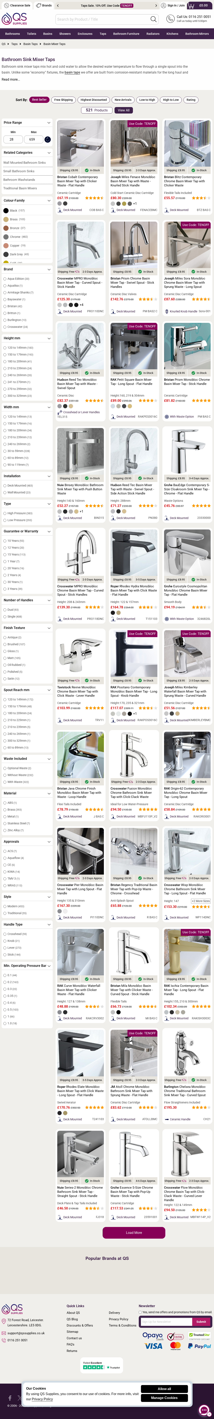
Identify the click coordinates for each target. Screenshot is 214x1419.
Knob (14, 940)
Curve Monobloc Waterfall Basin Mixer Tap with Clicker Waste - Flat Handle (78, 990)
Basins (47, 33)
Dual (13, 609)
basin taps (72, 72)
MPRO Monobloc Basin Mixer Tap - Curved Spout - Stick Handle (79, 283)
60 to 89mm (18, 457)
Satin (13, 678)
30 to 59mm (19, 451)
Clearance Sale (20, 5)
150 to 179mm (20, 354)
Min (13, 132)
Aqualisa (15, 285)
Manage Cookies (164, 1398)
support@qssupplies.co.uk (26, 1333)
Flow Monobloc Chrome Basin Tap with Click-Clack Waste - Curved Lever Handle (184, 1194)
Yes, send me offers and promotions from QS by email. (177, 1312)
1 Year (13, 561)
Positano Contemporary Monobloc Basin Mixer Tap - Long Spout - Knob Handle (134, 691)
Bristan (15, 306)
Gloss (13, 651)
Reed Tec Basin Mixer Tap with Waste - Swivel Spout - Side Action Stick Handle (132, 489)
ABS (12, 802)
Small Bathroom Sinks (18, 171)
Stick (14, 954)
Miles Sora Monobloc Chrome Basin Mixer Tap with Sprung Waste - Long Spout (184, 283)
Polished (15, 671)
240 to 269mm (20, 375)
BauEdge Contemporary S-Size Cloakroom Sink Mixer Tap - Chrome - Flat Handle (187, 489)
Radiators (152, 33)
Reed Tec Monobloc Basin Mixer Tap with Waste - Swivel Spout (77, 384)
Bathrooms (12, 33)
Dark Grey (19, 254)
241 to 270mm (19, 382)
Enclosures (85, 33)
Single (15, 616)
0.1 (12, 975)
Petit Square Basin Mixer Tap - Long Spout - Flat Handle (131, 382)
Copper (17, 245)
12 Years (16, 547)
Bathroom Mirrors (197, 33)
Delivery (114, 1313)
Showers (65, 33)
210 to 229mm (19, 720)
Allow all (164, 1389)
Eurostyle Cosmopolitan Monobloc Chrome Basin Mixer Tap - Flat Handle (185, 590)
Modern (16, 906)
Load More (134, 1233)
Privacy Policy (118, 1319)
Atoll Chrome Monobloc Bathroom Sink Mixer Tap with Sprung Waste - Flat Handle (131, 1091)
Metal (13, 816)
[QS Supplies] (14, 18)
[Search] (154, 19)
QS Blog (72, 1319)
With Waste (18, 782)
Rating (191, 99)
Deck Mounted (20, 485)
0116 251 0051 (18, 1340)
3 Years (15, 588)
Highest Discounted (94, 99)
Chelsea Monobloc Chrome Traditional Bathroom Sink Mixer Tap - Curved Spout (185, 1091)
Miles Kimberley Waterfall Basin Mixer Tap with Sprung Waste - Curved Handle (185, 691)
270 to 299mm (20, 389)
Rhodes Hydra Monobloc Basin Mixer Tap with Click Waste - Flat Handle (134, 590)
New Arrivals (123, 99)
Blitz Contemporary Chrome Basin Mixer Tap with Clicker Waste (184, 181)
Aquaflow (16, 858)
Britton (14, 313)
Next (156, 5)
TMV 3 (14, 878)
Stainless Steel (19, 823)
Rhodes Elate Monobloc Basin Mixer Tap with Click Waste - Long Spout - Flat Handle (80, 1091)
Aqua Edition (18, 278)
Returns (72, 1351)
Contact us (74, 1338)
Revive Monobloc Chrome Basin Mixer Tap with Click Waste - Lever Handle (77, 691)
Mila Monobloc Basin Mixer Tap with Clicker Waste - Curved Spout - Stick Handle (132, 990)
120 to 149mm (20, 347)
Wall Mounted (19, 492)
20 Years (16, 568)
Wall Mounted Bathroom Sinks (24, 163)
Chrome (19, 236)
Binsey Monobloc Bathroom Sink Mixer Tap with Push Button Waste (80, 489)
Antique (14, 637)
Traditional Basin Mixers (20, 188)
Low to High (147, 99)
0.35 (12, 995)
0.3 (12, 989)
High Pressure (20, 513)
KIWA (14, 871)
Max (34, 132)
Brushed (16, 644)
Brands (47, 5)
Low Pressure (20, 520)
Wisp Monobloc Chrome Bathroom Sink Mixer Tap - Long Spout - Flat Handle (185, 889)
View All (124, 110)
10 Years (16, 540)
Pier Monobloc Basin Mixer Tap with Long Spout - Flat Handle (80, 889)
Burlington (17, 320)
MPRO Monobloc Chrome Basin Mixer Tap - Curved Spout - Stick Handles (80, 590)
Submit (201, 1321)
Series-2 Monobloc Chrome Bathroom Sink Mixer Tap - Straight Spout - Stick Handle (80, 1192)
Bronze (17, 228)
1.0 (12, 1023)
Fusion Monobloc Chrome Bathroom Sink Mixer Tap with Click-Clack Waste (131, 793)
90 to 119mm (18, 464)
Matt (14, 658)
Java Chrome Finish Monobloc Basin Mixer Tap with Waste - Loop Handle (79, 793)
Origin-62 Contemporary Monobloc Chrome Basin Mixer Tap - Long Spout (185, 793)
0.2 (13, 982)
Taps (103, 33)
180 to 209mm (20, 361)
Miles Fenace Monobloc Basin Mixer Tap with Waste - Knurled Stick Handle (133, 181)
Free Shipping (63, 99)
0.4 (11, 1002)
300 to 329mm (20, 395)
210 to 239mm (20, 368)
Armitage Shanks (20, 292)
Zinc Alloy (16, 830)
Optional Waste (19, 768)
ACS (12, 851)
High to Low (171, 99)
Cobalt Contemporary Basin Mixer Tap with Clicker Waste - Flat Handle (77, 181)
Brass (17, 219)
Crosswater (18, 326)
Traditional (17, 913)
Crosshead (17, 934)
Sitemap (72, 1332)
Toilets (31, 33)
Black (17, 210)
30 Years (15, 582)
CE (11, 864)
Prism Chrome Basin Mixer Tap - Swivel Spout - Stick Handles (132, 283)
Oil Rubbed (16, 664)
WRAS (15, 885)
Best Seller (39, 99)
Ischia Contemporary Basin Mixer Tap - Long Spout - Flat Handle (186, 990)
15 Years (16, 554)
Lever (14, 947)
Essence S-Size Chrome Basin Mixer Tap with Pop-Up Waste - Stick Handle (132, 1192)
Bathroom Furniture (126, 33)
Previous (58, 5)
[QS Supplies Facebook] (10, 1398)
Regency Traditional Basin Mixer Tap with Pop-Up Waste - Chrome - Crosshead (134, 889)
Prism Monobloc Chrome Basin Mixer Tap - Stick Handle (187, 382)
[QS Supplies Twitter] (20, 1398)
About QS (73, 1313)
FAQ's (70, 1344)
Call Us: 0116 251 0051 (194, 17)
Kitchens (172, 33)
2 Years (14, 575)
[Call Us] (170, 19)
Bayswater (16, 299)
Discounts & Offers (80, 1325)
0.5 (13, 1009)
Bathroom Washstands (19, 180)
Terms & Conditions (122, 1325)
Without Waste (20, 775)
